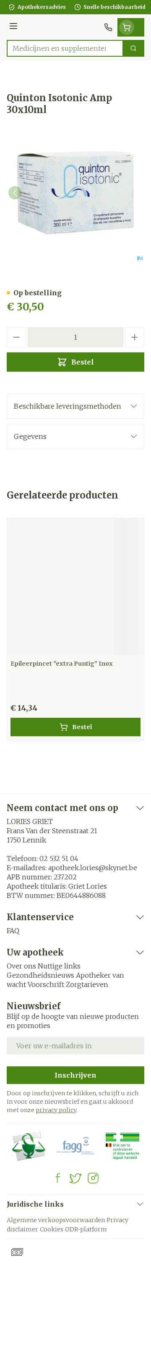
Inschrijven (75, 1075)
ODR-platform (86, 1229)
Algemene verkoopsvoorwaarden (56, 1220)
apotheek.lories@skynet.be (92, 867)
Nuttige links (59, 966)
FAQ (13, 930)
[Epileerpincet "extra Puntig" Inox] (75, 586)
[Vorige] (15, 192)
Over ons (21, 966)
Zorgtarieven (87, 984)
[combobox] (65, 48)
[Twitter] (75, 1178)
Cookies (51, 1229)
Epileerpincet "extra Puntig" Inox (61, 663)
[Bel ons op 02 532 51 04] (108, 27)
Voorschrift (46, 984)
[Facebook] (58, 1178)
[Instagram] (93, 1178)
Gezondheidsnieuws (40, 975)
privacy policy (56, 1110)
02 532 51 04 (58, 858)
